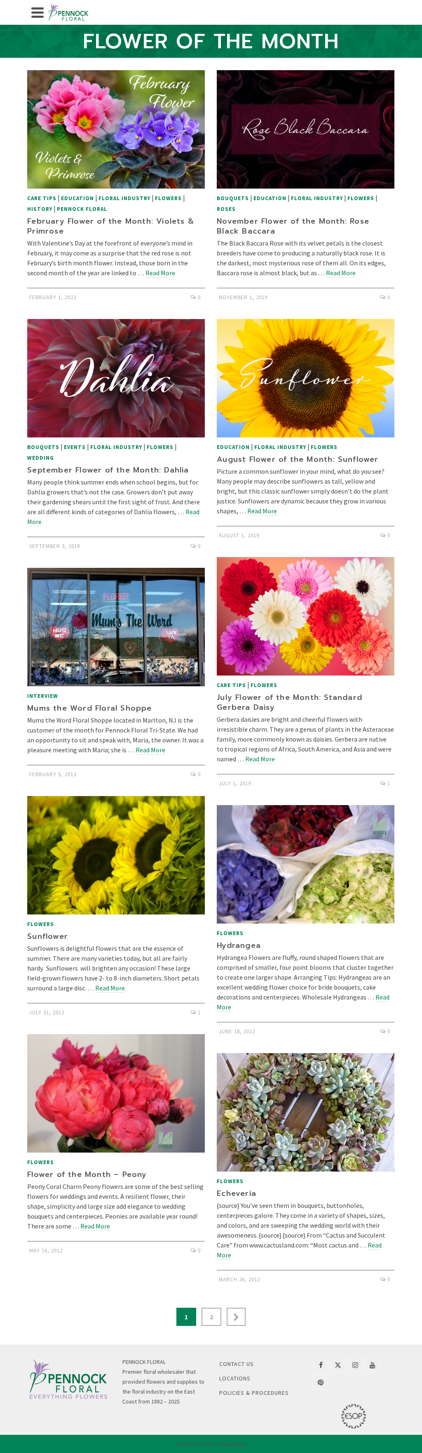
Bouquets (233, 198)
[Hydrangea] (305, 864)
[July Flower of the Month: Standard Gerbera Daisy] (305, 616)
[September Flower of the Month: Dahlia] (116, 378)
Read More (160, 273)
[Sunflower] (116, 855)
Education (77, 198)
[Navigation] (37, 12)
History (39, 209)
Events (75, 447)
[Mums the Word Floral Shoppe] (116, 627)
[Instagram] (355, 1365)
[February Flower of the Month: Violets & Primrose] (116, 129)
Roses (226, 209)
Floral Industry (124, 198)
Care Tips (41, 198)
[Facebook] (320, 1365)
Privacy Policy (233, 1444)
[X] (338, 1365)
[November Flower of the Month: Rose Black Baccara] (305, 129)
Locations (235, 1378)
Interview (42, 695)
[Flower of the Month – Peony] (116, 1093)
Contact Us (236, 1364)
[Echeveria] (305, 1112)
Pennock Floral (82, 209)
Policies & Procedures (254, 1392)
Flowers (168, 198)
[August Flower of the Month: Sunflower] (305, 378)
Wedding (40, 457)
